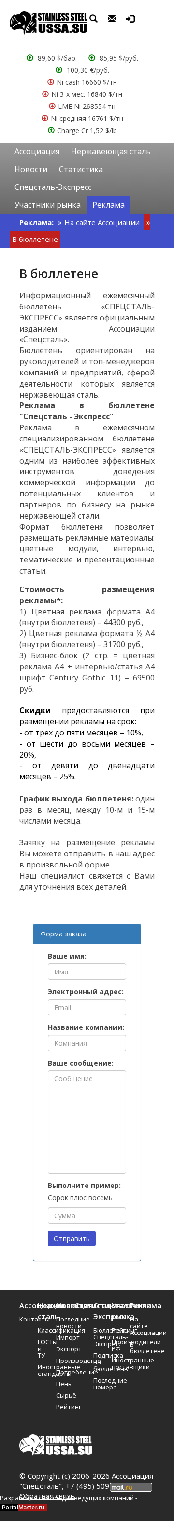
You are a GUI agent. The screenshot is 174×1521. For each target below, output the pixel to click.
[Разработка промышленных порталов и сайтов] (23, 1506)
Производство (62, 1360)
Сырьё (62, 1395)
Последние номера (99, 1383)
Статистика (81, 169)
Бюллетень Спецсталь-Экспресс (99, 1337)
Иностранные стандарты (43, 1370)
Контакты (25, 1319)
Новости (30, 169)
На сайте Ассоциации (102, 222)
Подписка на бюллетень (99, 1362)
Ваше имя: (67, 956)
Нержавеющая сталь (111, 151)
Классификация (43, 1330)
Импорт (62, 1337)
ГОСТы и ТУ (43, 1348)
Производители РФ (117, 1345)
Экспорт (62, 1349)
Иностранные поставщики (117, 1363)
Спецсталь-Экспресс (52, 187)
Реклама (108, 205)
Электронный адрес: (86, 991)
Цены (62, 1383)
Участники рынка (47, 205)
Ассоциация (36, 151)
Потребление (62, 1372)
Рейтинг (62, 1406)
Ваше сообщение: (81, 1062)
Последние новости (62, 1322)
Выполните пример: (84, 1185)
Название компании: (86, 1027)
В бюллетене (35, 239)
